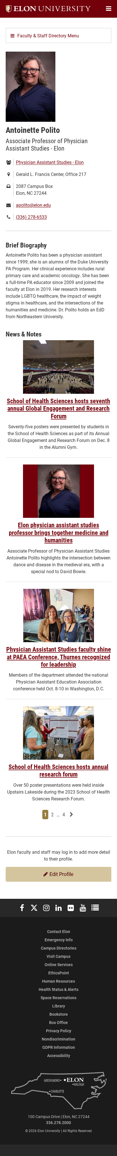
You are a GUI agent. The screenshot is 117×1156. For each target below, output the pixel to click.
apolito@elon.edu (33, 205)
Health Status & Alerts (58, 989)
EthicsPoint (58, 972)
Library (58, 1006)
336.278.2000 (58, 1122)
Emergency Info (59, 939)
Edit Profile (61, 874)
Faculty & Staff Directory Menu (48, 35)
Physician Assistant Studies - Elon (50, 162)
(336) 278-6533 (31, 217)
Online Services (59, 964)
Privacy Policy (58, 1030)
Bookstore (58, 1014)
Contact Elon (58, 931)
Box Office (58, 1022)
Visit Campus (58, 956)
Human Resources (58, 981)
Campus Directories (58, 948)
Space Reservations (58, 997)
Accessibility (58, 1055)
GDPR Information (58, 1047)
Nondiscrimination (58, 1039)
